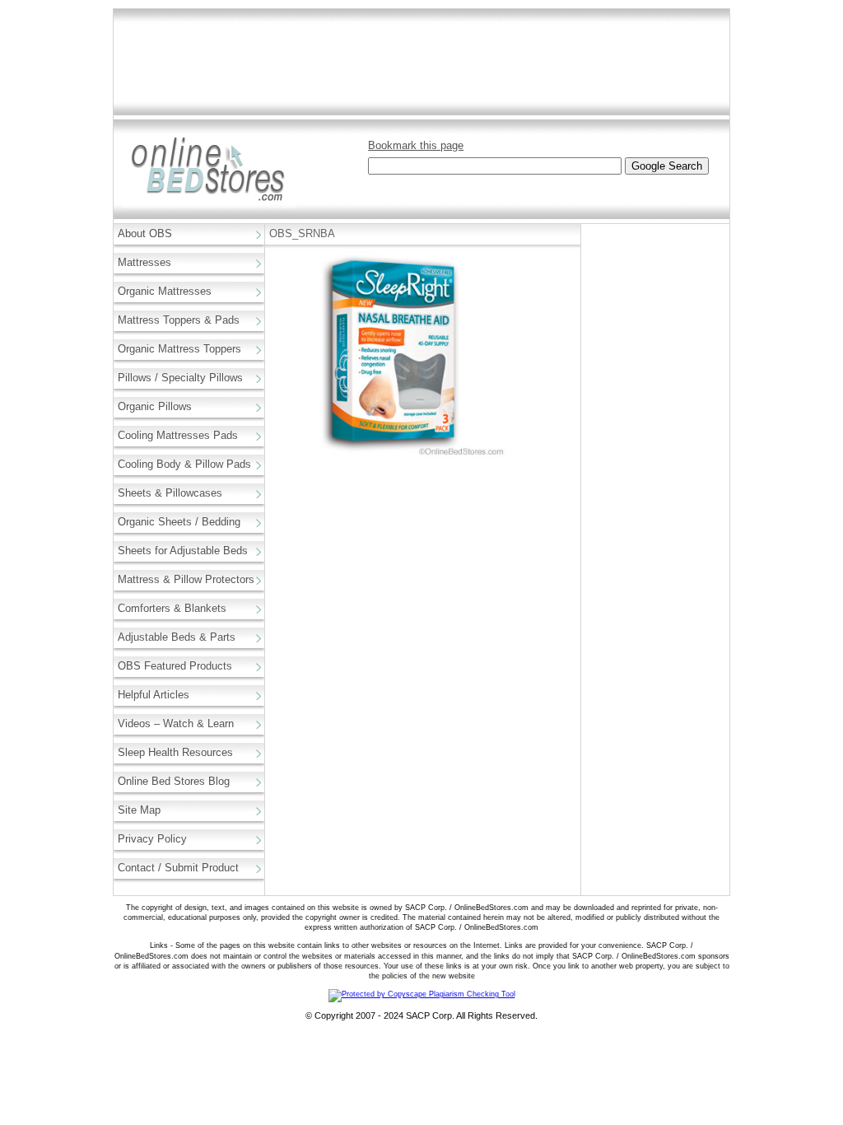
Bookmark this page (415, 145)
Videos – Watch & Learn (176, 723)
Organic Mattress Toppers (179, 349)
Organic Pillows (155, 406)
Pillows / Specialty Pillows (180, 377)
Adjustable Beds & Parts (176, 637)
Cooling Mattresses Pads (178, 435)
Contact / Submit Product (178, 867)
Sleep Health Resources (175, 752)
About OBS (145, 233)
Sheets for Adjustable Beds (183, 550)
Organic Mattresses (165, 291)
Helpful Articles (153, 695)
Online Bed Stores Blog (174, 781)
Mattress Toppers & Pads (179, 320)
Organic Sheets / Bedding (179, 522)
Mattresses (144, 262)
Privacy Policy (152, 839)
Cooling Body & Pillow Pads (184, 464)
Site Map (139, 810)
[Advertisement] (421, 63)
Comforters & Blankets (172, 608)
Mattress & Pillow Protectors (186, 579)
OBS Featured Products (175, 666)
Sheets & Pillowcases (170, 493)
